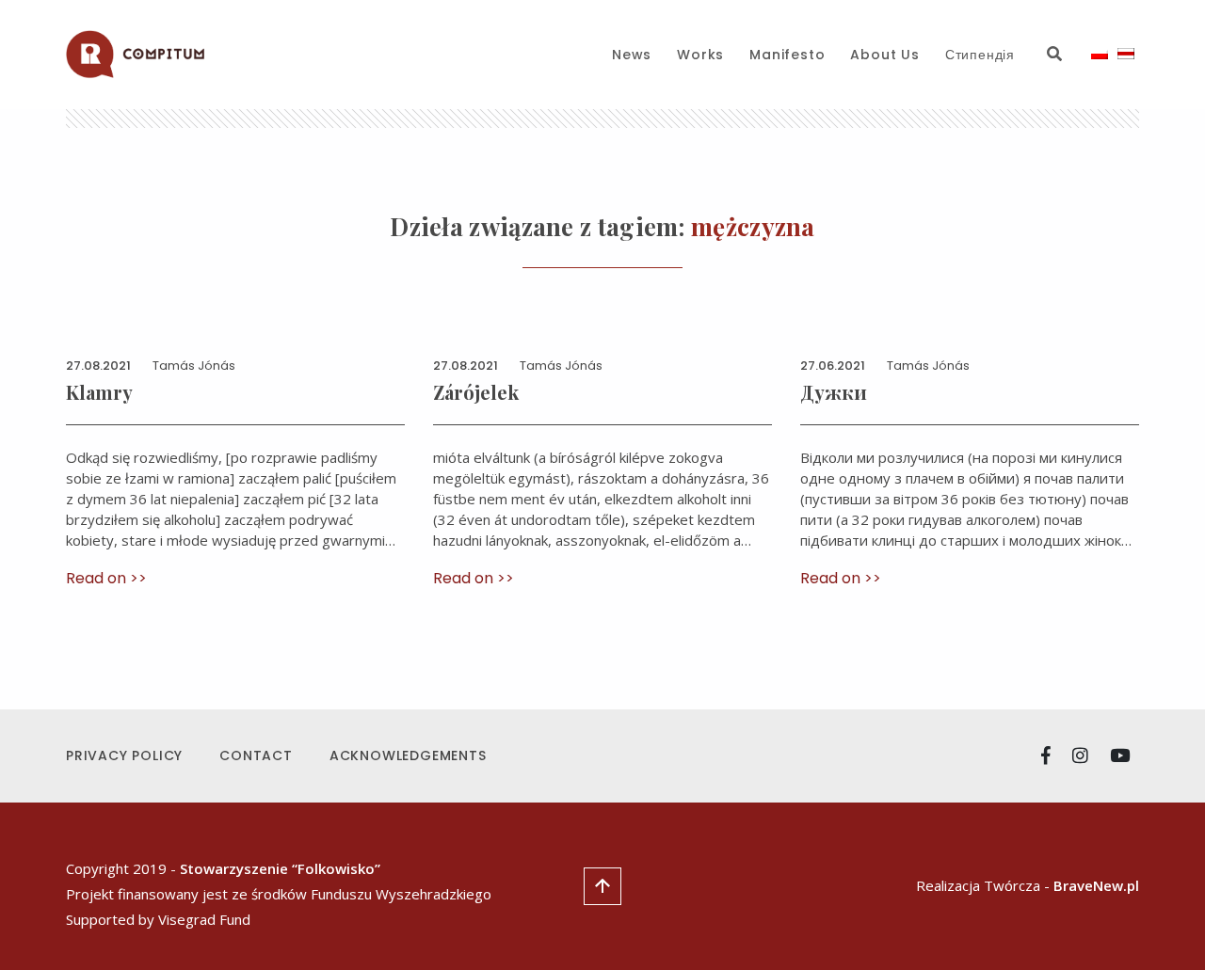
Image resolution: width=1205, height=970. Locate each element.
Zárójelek (476, 392)
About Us (884, 54)
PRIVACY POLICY (124, 755)
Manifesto (787, 54)
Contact (256, 755)
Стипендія (980, 54)
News (631, 54)
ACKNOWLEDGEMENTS (408, 755)
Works (700, 54)
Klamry (99, 392)
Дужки (833, 392)
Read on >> (106, 578)
